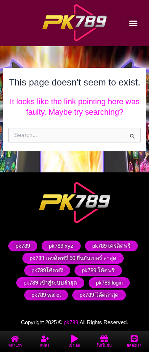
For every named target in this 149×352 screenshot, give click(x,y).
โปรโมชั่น (104, 345)
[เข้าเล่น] (74, 339)
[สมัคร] (45, 339)
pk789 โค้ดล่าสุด (99, 295)
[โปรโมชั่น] (104, 339)
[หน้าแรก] (15, 339)
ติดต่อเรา (134, 345)
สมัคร (44, 345)
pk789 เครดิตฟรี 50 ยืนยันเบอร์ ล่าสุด (73, 258)
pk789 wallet (46, 295)
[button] (133, 23)
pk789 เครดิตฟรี (111, 246)
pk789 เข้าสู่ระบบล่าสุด (50, 283)
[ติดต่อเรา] (134, 339)
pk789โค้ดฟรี (47, 270)
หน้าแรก (15, 345)
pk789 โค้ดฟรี (98, 270)
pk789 (23, 246)
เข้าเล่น (74, 345)
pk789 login (109, 283)
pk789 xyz (61, 246)
